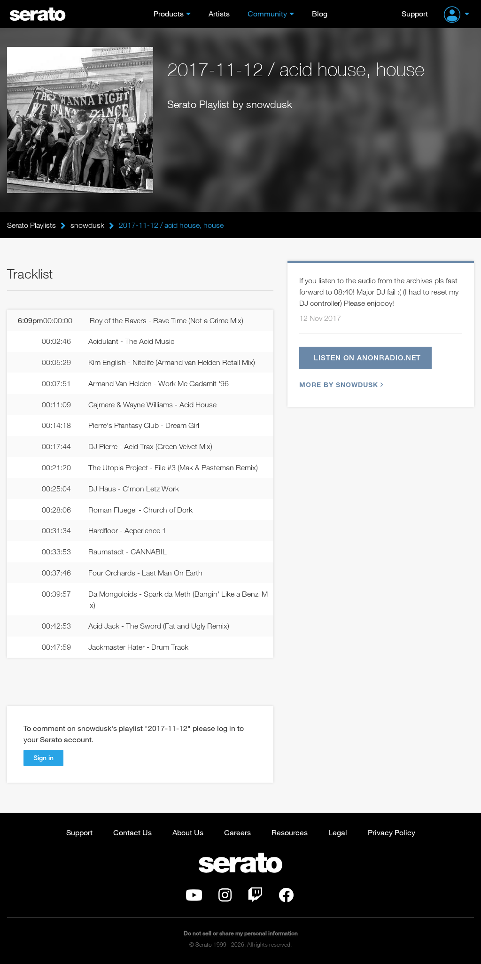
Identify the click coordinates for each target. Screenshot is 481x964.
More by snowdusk (338, 385)
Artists (219, 13)
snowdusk (87, 225)
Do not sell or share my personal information (241, 933)
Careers (237, 832)
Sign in (43, 758)
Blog (319, 13)
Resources (290, 832)
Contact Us (132, 832)
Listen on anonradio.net (367, 357)
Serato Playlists (31, 225)
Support (415, 13)
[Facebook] (286, 898)
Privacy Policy (391, 832)
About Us (187, 832)
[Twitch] (255, 898)
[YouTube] (194, 898)
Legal (337, 832)
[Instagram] (225, 898)
